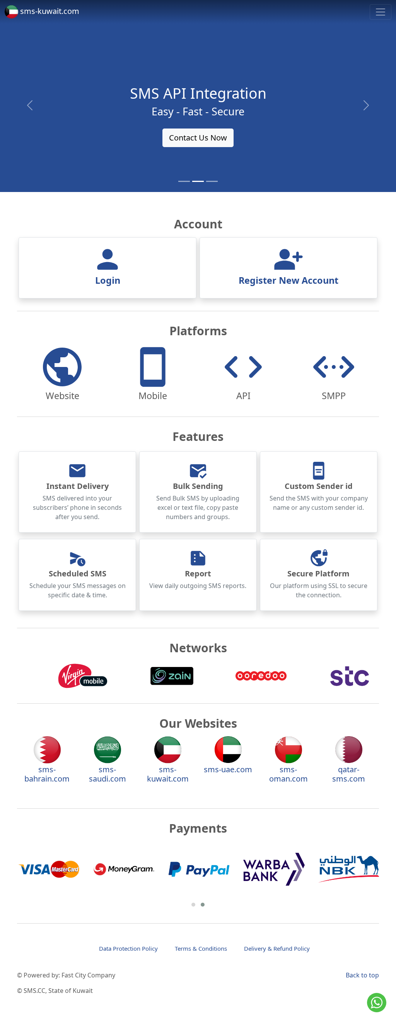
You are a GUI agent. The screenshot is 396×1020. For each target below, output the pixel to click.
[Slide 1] (184, 181)
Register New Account (288, 280)
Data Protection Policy (128, 948)
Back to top (362, 975)
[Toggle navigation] (380, 12)
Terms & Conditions (201, 948)
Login (107, 280)
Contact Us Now (198, 137)
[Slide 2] (198, 181)
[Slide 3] (212, 181)
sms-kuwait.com (48, 11)
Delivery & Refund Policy (277, 948)
